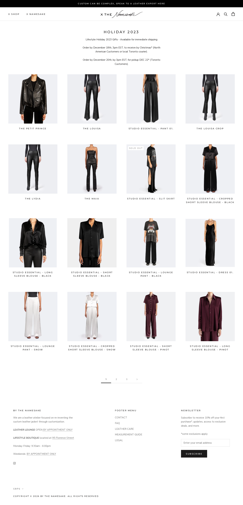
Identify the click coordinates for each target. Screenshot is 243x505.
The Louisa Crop (210, 128)
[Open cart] (233, 14)
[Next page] (137, 379)
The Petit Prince (33, 128)
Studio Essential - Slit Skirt (151, 198)
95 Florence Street (63, 438)
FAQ (117, 423)
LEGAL (119, 440)
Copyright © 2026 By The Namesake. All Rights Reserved (56, 496)
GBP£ (17, 488)
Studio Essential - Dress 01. (210, 272)
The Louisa (92, 128)
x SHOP (14, 14)
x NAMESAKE (36, 14)
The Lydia (33, 198)
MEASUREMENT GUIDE (128, 434)
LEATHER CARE (124, 429)
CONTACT (121, 417)
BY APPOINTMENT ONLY (57, 429)
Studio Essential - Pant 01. (151, 128)
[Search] (225, 14)
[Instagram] (14, 463)
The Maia (92, 198)
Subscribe (194, 453)
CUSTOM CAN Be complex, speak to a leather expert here (121, 3)
